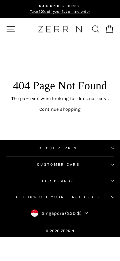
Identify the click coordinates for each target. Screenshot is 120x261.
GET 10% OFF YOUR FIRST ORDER (58, 197)
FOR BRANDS (58, 181)
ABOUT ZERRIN (58, 148)
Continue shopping (60, 109)
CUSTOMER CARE (58, 164)
